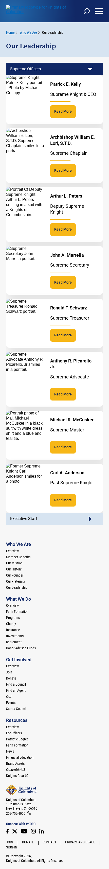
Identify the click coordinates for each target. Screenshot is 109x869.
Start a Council (16, 709)
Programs (13, 618)
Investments (15, 636)
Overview (12, 551)
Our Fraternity (15, 581)
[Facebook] (7, 831)
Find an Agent (16, 690)
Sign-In (11, 847)
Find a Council (16, 684)
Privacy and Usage (80, 842)
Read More (63, 111)
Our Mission (14, 563)
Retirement (14, 642)
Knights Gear (15, 776)
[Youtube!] (24, 831)
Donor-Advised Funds (21, 648)
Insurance (13, 630)
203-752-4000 (15, 813)
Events (10, 703)
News (10, 751)
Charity (11, 624)
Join (9, 672)
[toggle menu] (99, 11)
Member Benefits (18, 557)
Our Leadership (52, 32)
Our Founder (14, 575)
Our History (14, 569)
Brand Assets (15, 763)
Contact (49, 842)
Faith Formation (17, 612)
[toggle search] (87, 11)
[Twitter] (14, 831)
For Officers (14, 733)
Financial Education (19, 757)
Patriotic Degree (17, 739)
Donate (11, 678)
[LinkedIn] (41, 831)
